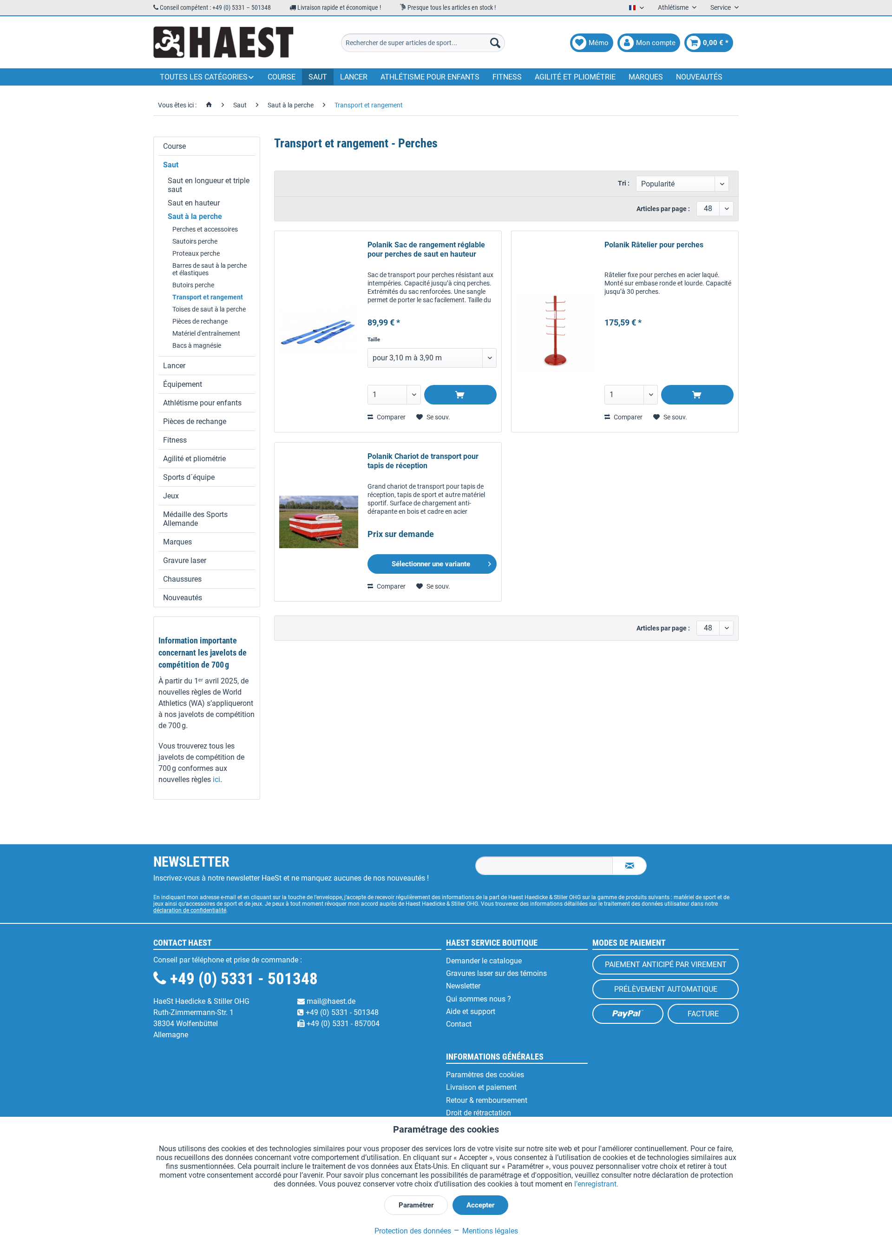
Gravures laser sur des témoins (496, 973)
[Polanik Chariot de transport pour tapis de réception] (318, 522)
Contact (459, 1024)
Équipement (182, 384)
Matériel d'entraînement (206, 333)
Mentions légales (489, 1231)
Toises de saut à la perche (209, 309)
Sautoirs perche (194, 241)
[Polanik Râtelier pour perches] (555, 331)
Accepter (480, 1205)
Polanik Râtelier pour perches (653, 244)
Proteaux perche (196, 253)
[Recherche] (495, 42)
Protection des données (412, 1231)
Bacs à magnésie (196, 345)
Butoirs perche (193, 285)
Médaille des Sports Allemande (195, 519)
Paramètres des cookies (485, 1074)
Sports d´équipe (189, 477)
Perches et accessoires (205, 229)
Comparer (390, 417)
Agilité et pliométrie (194, 458)
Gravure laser (184, 560)
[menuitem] (423, 42)
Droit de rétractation (478, 1112)
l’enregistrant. (596, 1184)
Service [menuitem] (721, 7)
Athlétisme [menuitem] (674, 7)
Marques (177, 541)
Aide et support (470, 1011)
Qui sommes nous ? (478, 999)
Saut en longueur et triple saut (208, 185)
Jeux (171, 495)
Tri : (624, 183)
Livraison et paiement (481, 1087)
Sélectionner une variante (431, 564)
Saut (170, 164)
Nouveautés (182, 597)
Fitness (175, 440)
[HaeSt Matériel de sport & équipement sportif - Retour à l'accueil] (223, 43)
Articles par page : (663, 208)
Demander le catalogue (484, 960)
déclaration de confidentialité (189, 910)
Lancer (174, 365)
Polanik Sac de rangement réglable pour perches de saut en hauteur (426, 249)
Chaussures (182, 579)
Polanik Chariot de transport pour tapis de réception (423, 461)
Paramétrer (416, 1205)
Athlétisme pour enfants (202, 402)
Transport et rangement (207, 297)
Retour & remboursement (486, 1100)
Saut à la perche (195, 216)
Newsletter (463, 985)
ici (216, 779)
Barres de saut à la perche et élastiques (209, 269)
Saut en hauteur (194, 203)
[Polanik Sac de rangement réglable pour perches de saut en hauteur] (318, 331)
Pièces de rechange (200, 321)
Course (174, 146)
